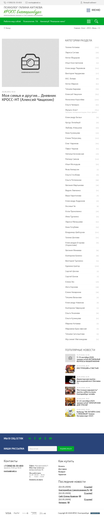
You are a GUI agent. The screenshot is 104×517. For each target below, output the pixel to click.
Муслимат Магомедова (76, 339)
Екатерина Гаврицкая (75, 308)
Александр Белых (73, 117)
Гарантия (62, 474)
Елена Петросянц (73, 138)
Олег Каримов (71, 143)
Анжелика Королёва (74, 99)
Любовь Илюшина (73, 127)
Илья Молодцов (72, 164)
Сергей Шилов (72, 271)
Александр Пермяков (75, 68)
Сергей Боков (71, 276)
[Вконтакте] (29, 438)
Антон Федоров (72, 57)
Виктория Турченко (74, 261)
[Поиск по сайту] (96, 21)
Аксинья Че (70, 206)
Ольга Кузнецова (73, 318)
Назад (8, 28)
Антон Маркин (71, 83)
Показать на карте (36, 479)
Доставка (62, 469)
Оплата (61, 466)
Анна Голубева (72, 227)
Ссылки (88, 487)
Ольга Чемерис (72, 104)
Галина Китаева (72, 47)
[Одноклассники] (45, 438)
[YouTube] (50, 438)
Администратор (72, 266)
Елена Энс (69, 281)
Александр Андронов (75, 201)
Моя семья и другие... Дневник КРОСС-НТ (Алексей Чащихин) (29, 97)
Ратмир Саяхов (72, 159)
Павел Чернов (71, 148)
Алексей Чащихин (73, 94)
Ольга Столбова (72, 174)
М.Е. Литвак (70, 78)
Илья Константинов (74, 63)
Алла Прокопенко (73, 211)
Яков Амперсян (72, 169)
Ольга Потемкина (73, 180)
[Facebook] (34, 438)
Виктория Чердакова (74, 73)
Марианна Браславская (76, 328)
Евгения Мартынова (74, 185)
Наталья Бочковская (74, 154)
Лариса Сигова (72, 52)
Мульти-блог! (71, 110)
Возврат (61, 471)
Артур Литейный (72, 122)
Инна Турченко (72, 216)
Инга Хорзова (71, 287)
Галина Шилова (72, 237)
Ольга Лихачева (72, 313)
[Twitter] (40, 438)
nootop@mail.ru (10, 471)
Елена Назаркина (73, 292)
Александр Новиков (74, 302)
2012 (89, 28)
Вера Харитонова (73, 195)
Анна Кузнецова (72, 133)
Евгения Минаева (73, 250)
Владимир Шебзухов (75, 232)
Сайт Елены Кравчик (68, 496)
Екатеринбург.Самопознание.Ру (74, 490)
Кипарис (63, 502)
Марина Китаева (72, 323)
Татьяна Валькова (73, 297)
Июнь (94, 28)
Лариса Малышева (74, 221)
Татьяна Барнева (73, 89)
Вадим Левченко (73, 190)
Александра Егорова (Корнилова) (74, 243)
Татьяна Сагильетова (74, 334)
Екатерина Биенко (73, 255)
